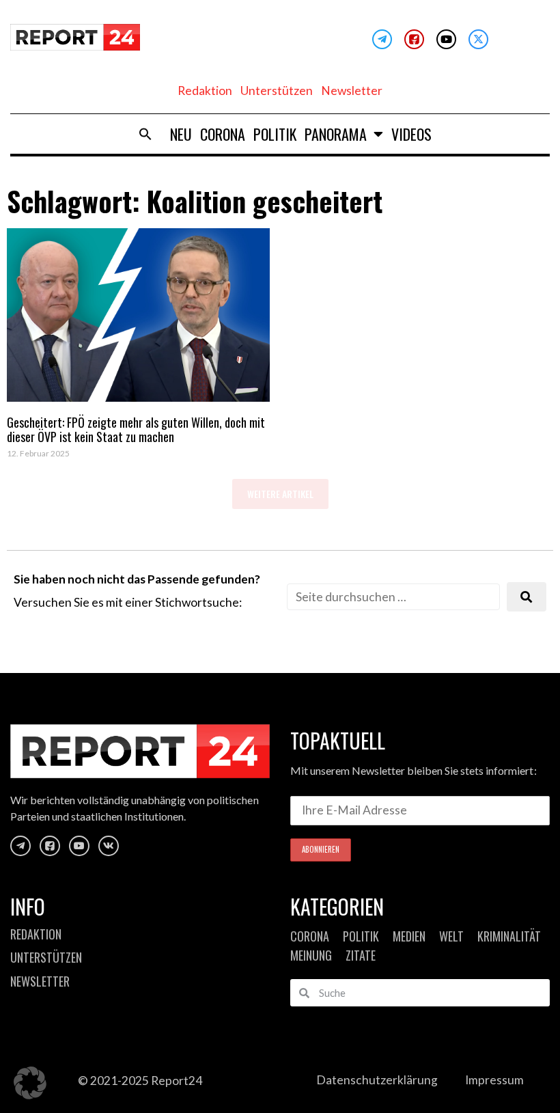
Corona (222, 134)
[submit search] (526, 597)
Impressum (494, 1080)
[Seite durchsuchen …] (393, 596)
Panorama (336, 134)
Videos (411, 134)
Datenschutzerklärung (377, 1080)
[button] (145, 134)
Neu (181, 134)
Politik (274, 134)
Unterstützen (276, 90)
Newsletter (351, 90)
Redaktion (205, 90)
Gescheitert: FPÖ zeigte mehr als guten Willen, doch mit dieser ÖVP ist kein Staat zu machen (136, 429)
